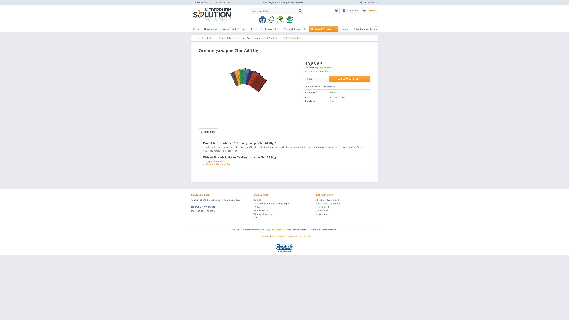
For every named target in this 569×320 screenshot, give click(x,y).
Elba (332, 101)
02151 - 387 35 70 (203, 207)
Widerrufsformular (262, 214)
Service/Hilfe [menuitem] (369, 2)
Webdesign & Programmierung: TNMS (291, 236)
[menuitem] (277, 11)
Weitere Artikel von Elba (217, 164)
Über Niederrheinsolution (328, 203)
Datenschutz (321, 210)
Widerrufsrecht (260, 210)
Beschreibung (208, 131)
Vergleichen (314, 86)
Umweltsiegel (322, 207)
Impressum (321, 214)
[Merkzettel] (336, 11)
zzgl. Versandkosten (323, 67)
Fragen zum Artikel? (215, 161)
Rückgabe (258, 207)
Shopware (264, 236)
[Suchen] (300, 11)
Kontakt (257, 200)
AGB (255, 217)
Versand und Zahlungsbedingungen (271, 203)
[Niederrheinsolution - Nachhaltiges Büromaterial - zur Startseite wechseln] (212, 16)
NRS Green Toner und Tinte (329, 200)
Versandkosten (277, 229)
